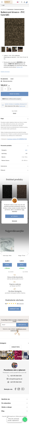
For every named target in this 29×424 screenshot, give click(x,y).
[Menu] (2, 2)
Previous (1, 199)
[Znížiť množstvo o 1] (2, 89)
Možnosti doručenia (7, 81)
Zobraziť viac (14, 309)
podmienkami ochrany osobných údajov (18, 329)
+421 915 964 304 (15, 376)
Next (27, 199)
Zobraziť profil (16, 347)
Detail (7, 264)
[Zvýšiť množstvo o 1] (8, 89)
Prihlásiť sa (22, 324)
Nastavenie (14, 221)
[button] (25, 419)
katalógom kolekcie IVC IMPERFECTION (17, 139)
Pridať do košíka (14, 94)
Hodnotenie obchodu (14, 300)
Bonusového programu (15, 99)
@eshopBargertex (23, 389)
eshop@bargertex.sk (15, 379)
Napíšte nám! (20, 67)
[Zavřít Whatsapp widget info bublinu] (7, 417)
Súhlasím (15, 216)
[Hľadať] (21, 2)
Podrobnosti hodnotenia (19, 9)
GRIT (26, 150)
